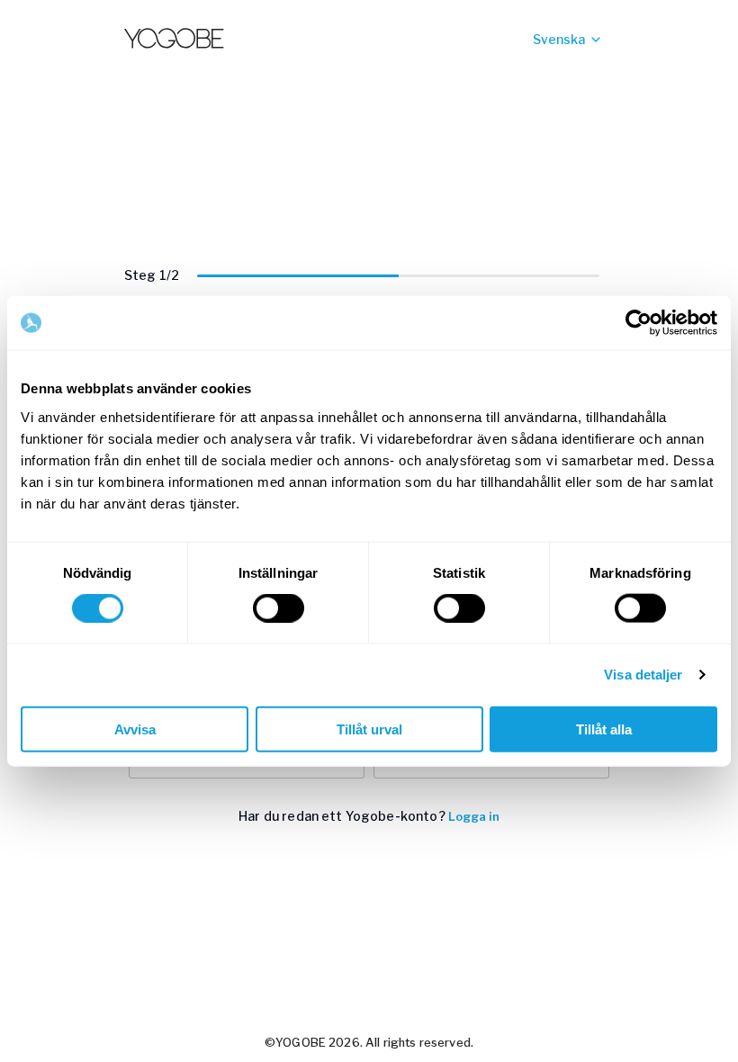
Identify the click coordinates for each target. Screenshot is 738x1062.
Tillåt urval (369, 728)
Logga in (474, 816)
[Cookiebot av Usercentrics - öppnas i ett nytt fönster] (638, 323)
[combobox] (533, 39)
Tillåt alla (604, 728)
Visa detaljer (643, 674)
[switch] (278, 608)
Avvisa (135, 728)
